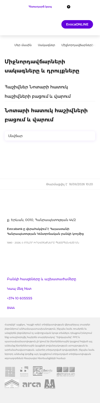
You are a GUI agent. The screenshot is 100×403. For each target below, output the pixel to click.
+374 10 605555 (19, 298)
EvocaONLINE (77, 24)
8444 (11, 308)
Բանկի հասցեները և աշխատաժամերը (41, 279)
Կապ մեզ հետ (19, 289)
